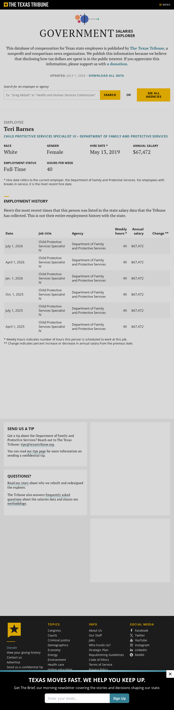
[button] (87, 355)
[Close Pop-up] (170, 674)
